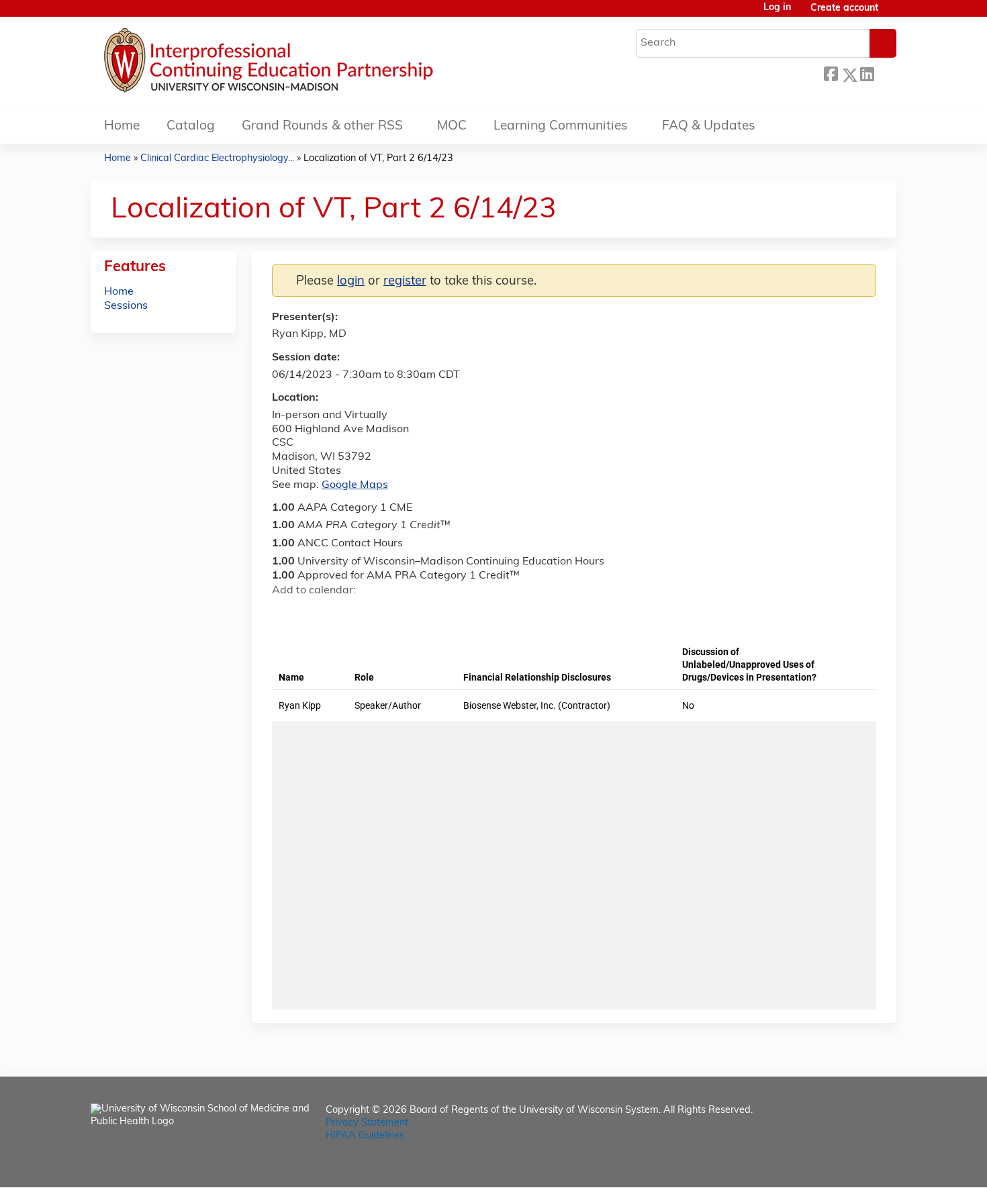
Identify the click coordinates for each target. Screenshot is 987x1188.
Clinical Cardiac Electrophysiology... (217, 159)
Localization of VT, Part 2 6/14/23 (378, 159)
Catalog (191, 126)
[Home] (309, 64)
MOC (452, 126)
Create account (844, 8)
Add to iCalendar (346, 613)
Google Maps (355, 485)
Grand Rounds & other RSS (322, 126)
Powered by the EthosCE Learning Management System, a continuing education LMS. (848, 1165)
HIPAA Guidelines (365, 1136)
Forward (885, 71)
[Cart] (892, 13)
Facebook (830, 72)
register (404, 281)
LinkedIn (867, 72)
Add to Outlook (378, 614)
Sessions (126, 306)
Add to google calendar (285, 614)
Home (122, 126)
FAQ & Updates (708, 126)
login (351, 281)
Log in (777, 8)
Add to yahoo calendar (316, 614)
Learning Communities (560, 126)
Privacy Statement (367, 1123)
